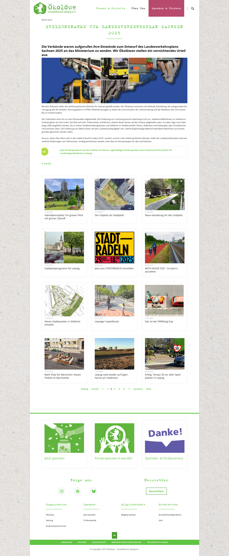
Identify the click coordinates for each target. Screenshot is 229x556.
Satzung (49, 520)
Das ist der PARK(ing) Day (159, 321)
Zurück (47, 163)
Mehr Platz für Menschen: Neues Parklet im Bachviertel (63, 376)
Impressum (66, 542)
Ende (148, 389)
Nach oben (114, 535)
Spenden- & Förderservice (164, 458)
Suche (192, 6)
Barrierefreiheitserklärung (126, 542)
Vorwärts (138, 389)
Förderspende (89, 520)
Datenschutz (99, 542)
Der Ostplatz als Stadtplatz (109, 215)
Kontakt (82, 542)
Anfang (84, 389)
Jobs (161, 520)
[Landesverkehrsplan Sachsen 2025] (114, 80)
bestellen (156, 491)
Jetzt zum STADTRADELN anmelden (114, 268)
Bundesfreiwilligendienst (170, 514)
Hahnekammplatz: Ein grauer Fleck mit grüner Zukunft (64, 217)
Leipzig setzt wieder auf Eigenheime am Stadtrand (111, 376)
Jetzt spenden (55, 458)
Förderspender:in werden (113, 458)
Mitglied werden (128, 514)
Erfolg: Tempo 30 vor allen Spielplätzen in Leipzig (163, 376)
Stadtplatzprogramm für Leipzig (62, 268)
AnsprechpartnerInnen (56, 526)
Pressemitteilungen (157, 542)
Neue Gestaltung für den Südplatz (164, 215)
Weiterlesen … (68, 201)
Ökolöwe (50, 514)
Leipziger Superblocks (107, 321)
